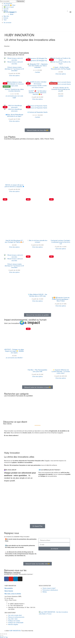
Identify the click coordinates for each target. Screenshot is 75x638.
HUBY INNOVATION (15, 631)
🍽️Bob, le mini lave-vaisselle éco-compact (37, 241)
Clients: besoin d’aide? (49, 588)
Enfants (6, 18)
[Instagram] (20, 579)
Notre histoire (9, 591)
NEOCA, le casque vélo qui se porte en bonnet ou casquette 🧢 (14, 185)
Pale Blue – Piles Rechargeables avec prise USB (37, 370)
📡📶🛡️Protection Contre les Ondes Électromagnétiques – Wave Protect (61, 299)
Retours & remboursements (16, 617)
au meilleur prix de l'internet (14, 54)
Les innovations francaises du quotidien (18, 395)
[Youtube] (11, 579)
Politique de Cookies (14, 621)
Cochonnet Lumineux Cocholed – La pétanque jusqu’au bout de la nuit (61, 242)
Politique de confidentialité (15, 622)
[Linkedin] (15, 579)
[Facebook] (6, 579)
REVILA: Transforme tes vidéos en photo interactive (14, 90)
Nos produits (9, 588)
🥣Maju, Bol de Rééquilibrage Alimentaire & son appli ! (14, 115)
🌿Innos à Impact (9, 7)
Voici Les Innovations (22, 323)
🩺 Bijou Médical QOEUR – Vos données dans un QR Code (37, 295)
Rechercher (20, 1)
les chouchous (8, 3)
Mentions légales (13, 624)
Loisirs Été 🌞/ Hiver (9, 5)
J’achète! (37, 72)
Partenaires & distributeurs (50, 590)
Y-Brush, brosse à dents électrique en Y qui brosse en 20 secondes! (14, 68)
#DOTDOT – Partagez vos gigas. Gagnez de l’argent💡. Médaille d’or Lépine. (14, 351)
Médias (45, 592)
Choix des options (14, 75)
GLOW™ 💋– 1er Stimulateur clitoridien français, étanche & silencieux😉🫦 (37, 92)
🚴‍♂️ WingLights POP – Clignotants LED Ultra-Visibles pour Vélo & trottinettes (37, 65)
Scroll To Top (4, 637)
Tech (5, 20)
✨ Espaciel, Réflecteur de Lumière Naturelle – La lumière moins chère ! (61, 371)
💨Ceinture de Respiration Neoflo (37, 112)
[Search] (62, 12)
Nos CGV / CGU (12, 619)
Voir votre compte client (15, 615)
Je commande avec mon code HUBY (14, 97)
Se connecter (7, 22)
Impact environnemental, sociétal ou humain (25, 319)
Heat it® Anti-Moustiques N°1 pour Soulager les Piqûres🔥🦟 (14, 241)
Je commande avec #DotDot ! (14, 358)
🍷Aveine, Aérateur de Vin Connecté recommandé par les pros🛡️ (60, 89)
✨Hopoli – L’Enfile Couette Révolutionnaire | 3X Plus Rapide (60, 68)
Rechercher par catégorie (16, 393)
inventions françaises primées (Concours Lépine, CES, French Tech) (29, 138)
